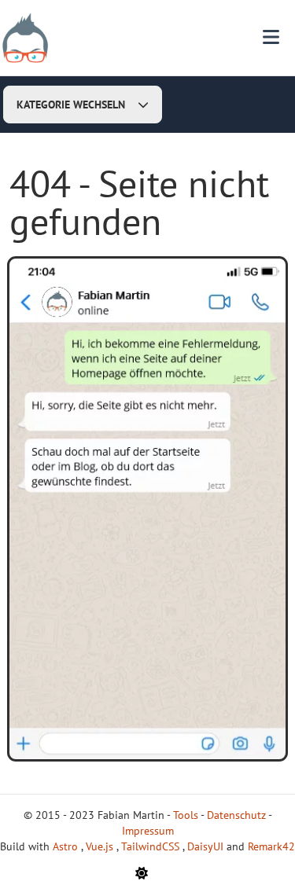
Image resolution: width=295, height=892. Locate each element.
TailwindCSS (152, 846)
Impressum (148, 831)
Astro (67, 846)
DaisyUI (207, 846)
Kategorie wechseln (71, 104)
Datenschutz (236, 815)
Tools (185, 815)
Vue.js (101, 846)
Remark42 (271, 846)
